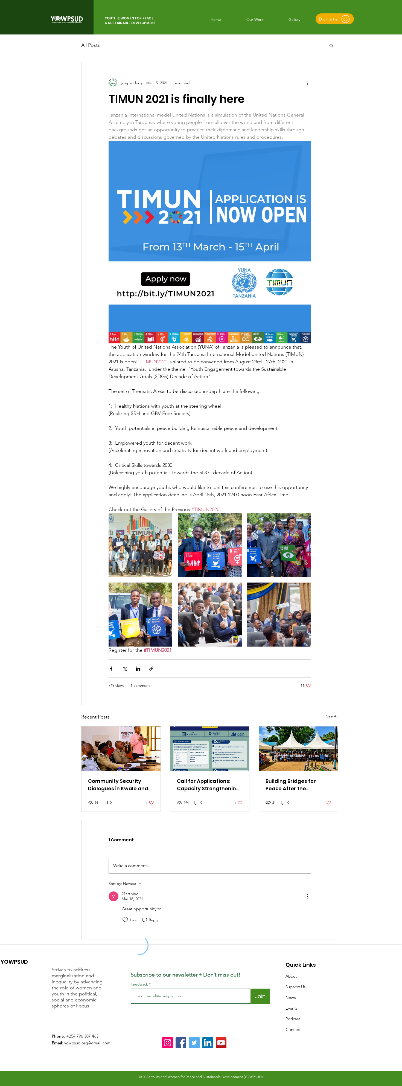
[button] (331, 45)
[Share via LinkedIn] (138, 668)
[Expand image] (140, 545)
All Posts (90, 45)
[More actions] (307, 83)
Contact (293, 1029)
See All (332, 716)
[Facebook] (181, 1042)
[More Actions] (307, 896)
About (291, 976)
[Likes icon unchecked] (125, 920)
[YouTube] (221, 1042)
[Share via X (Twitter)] (124, 668)
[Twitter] (194, 1042)
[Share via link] (151, 668)
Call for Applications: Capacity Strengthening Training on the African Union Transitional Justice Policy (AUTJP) (208, 785)
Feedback (139, 984)
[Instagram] (167, 1042)
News (291, 997)
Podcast (293, 1018)
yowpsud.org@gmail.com (87, 1043)
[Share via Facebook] (111, 668)
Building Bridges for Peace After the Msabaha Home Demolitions (291, 785)
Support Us (295, 986)
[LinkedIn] (207, 1042)
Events (291, 1008)
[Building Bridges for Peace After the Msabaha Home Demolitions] (298, 748)
